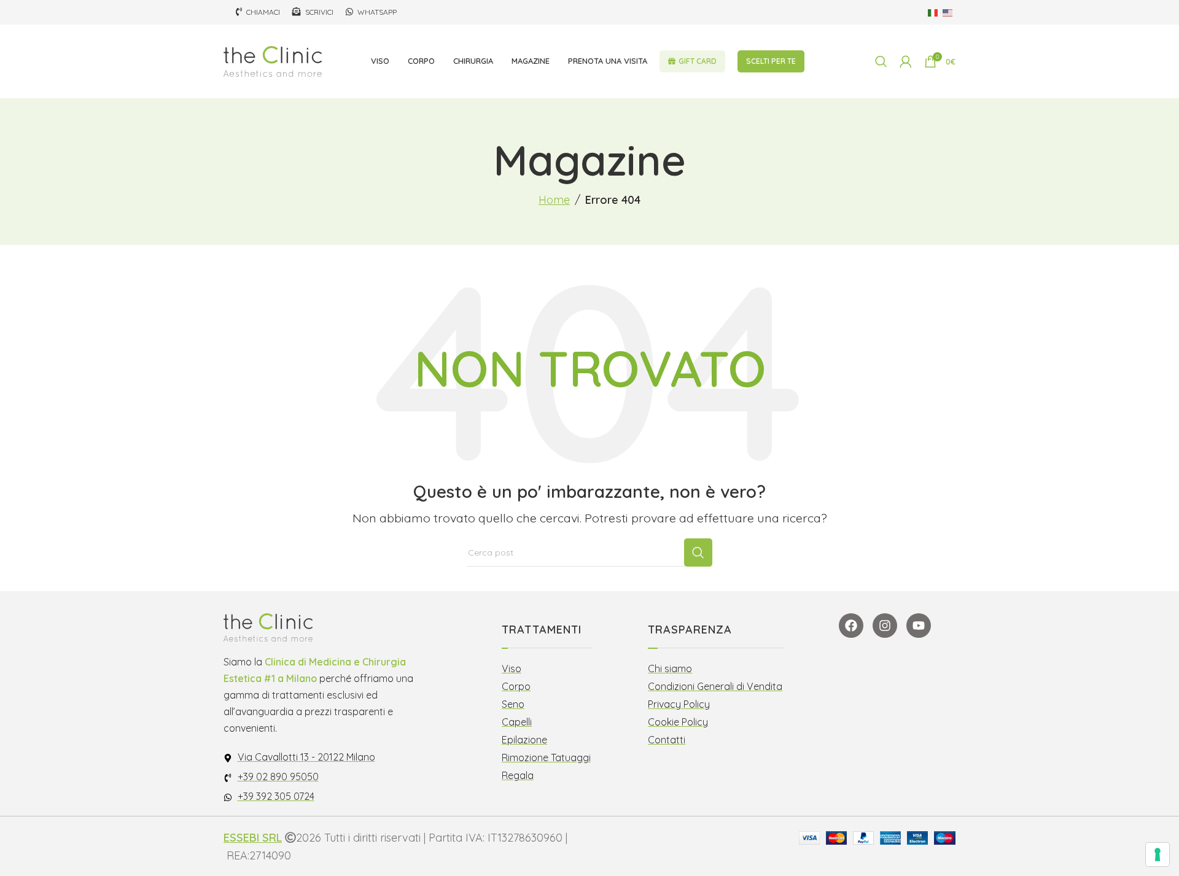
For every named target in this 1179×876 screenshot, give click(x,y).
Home (554, 200)
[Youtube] (918, 625)
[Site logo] (273, 60)
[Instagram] (885, 625)
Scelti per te (771, 61)
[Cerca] (881, 61)
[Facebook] (851, 625)
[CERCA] (698, 552)
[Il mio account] (905, 61)
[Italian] (933, 12)
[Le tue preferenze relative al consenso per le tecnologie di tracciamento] (1157, 854)
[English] (948, 12)
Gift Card (698, 61)
